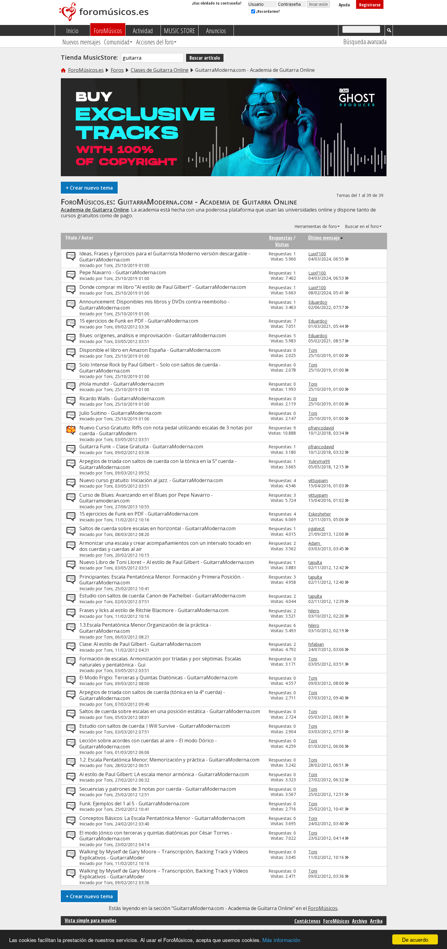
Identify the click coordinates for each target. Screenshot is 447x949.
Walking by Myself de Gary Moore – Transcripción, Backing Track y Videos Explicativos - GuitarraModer (163, 854)
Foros (117, 70)
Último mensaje (324, 237)
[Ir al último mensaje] (347, 259)
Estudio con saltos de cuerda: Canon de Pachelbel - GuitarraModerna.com (162, 595)
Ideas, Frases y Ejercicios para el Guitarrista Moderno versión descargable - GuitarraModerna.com (164, 256)
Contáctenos (307, 921)
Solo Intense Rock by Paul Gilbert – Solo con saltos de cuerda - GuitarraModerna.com (150, 367)
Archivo (359, 921)
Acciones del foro (155, 41)
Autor (87, 237)
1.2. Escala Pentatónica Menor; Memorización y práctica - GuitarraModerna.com (169, 759)
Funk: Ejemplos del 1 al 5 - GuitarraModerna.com (134, 803)
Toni (108, 265)
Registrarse (369, 5)
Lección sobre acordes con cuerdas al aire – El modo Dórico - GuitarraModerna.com (148, 743)
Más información (281, 940)
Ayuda (344, 5)
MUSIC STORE (179, 30)
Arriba (376, 921)
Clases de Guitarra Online (160, 70)
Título (71, 237)
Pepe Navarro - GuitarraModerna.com (122, 272)
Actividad (143, 30)
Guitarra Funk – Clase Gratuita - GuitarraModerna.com (141, 446)
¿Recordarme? (267, 11)
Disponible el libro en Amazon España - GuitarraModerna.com (149, 350)
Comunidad (117, 41)
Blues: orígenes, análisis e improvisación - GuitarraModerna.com (152, 335)
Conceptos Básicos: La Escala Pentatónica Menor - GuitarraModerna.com (162, 818)
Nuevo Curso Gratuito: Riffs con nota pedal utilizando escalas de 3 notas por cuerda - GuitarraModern (166, 430)
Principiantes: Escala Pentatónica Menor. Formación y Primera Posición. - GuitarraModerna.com (161, 579)
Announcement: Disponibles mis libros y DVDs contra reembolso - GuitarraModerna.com (154, 304)
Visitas (282, 244)
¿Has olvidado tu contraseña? (216, 3)
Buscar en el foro (362, 226)
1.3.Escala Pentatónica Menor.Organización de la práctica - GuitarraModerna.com (145, 628)
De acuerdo (415, 939)
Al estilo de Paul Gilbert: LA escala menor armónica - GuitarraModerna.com (164, 774)
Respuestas (280, 237)
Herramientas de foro (315, 226)
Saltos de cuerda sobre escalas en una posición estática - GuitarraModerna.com (169, 711)
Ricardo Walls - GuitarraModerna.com (122, 398)
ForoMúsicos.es (86, 70)
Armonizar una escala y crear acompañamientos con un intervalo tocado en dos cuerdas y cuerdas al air (165, 546)
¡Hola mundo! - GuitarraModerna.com (121, 383)
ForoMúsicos (108, 30)
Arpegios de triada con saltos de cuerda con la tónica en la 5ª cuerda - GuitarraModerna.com (158, 464)
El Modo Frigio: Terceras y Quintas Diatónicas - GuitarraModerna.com (158, 677)
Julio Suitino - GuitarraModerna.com (120, 413)
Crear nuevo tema (89, 187)
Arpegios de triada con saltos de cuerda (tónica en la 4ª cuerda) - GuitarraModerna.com (152, 695)
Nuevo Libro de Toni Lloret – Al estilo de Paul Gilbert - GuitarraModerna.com (166, 562)
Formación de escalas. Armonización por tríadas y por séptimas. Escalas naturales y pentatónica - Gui (160, 661)
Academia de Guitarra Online (95, 209)
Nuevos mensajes (81, 41)
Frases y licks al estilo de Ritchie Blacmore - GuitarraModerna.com (153, 610)
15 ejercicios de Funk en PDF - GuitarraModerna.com (138, 320)
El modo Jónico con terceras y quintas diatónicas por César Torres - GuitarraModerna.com (155, 835)
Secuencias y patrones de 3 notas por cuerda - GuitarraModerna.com (157, 789)
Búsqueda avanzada (364, 41)
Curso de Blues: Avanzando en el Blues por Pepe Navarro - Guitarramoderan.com (146, 498)
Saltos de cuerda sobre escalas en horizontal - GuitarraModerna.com (157, 528)
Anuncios (216, 30)
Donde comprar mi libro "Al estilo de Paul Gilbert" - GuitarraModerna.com (162, 287)
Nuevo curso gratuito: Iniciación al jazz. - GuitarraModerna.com (151, 480)
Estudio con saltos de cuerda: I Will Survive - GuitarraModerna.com (154, 726)
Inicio (72, 30)
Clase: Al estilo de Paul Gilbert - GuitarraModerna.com (140, 644)
